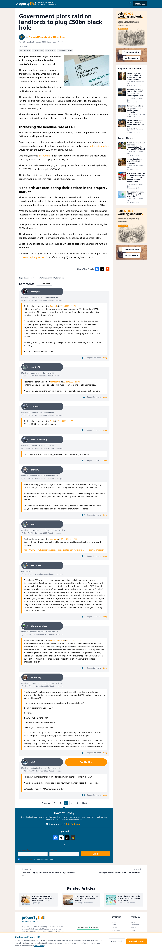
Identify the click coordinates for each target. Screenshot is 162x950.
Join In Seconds (74, 824)
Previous (46, 803)
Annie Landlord (57, 640)
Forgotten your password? (44, 859)
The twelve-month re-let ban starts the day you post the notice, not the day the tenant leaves (136, 177)
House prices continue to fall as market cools (119, 872)
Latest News (114, 923)
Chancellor (28, 278)
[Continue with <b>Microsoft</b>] (73, 837)
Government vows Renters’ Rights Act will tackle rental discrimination (135, 76)
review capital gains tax (33, 257)
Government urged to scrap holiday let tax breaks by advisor (86, 898)
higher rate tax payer (41, 278)
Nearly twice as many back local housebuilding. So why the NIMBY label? (136, 146)
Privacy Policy (133, 929)
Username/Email (24, 850)
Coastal (53, 306)
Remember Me (26, 859)
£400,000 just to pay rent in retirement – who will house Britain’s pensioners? (135, 92)
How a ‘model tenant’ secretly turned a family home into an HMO (136, 123)
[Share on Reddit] (107, 269)
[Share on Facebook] (97, 269)
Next (84, 803)
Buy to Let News (25, 50)
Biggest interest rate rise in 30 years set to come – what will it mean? (129, 898)
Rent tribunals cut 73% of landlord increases (134, 161)
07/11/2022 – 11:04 (71, 381)
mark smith (55, 381)
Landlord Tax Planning (65, 50)
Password (53, 850)
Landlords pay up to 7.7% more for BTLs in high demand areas (48, 873)
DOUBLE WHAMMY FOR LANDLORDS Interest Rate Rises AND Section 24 (42, 898)
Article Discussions (116, 929)
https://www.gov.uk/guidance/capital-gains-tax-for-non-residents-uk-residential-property (64, 550)
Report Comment (94, 358)
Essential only (117, 941)
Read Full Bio (86, 762)
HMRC (52, 278)
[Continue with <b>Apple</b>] (61, 837)
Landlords (60, 278)
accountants (45, 155)
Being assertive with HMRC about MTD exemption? (135, 194)
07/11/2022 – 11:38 (64, 421)
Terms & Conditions (135, 923)
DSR (52, 421)
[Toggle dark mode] (130, 3)
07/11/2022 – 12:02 (74, 640)
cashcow (54, 539)
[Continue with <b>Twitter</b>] (67, 837)
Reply (105, 358)
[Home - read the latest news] (71, 3)
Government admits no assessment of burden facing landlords (135, 109)
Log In (96, 854)
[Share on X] (102, 269)
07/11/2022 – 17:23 (69, 539)
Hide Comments (44, 284)
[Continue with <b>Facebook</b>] (55, 837)
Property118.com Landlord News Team (47, 37)
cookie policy (39, 946)
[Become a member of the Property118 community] (131, 28)
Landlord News (38, 50)
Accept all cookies (136, 941)
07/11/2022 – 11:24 (67, 306)
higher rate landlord (99, 146)
